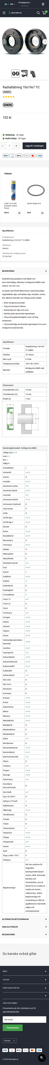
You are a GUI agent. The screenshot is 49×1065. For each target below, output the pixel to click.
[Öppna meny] (4, 13)
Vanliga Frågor (10, 927)
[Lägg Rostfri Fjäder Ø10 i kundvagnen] (42, 212)
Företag (24, 6)
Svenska (7, 1041)
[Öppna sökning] (38, 12)
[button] (8, 97)
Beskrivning (8, 271)
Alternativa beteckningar (15, 919)
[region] (24, 200)
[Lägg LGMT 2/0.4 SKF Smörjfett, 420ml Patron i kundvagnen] (19, 212)
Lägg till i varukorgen (34, 146)
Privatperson (24, 2)
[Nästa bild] (45, 42)
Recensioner (8, 934)
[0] (44, 12)
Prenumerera (13, 1028)
